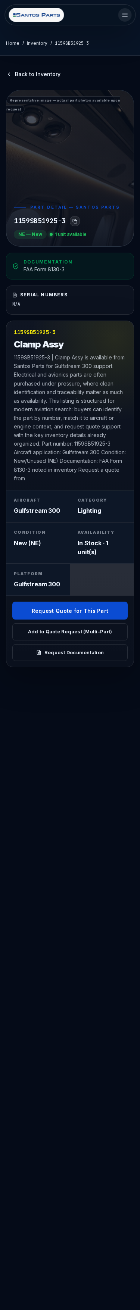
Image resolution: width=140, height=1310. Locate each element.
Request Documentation (74, 652)
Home (12, 43)
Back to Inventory (37, 74)
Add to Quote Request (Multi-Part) (70, 631)
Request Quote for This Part (70, 611)
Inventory (37, 43)
